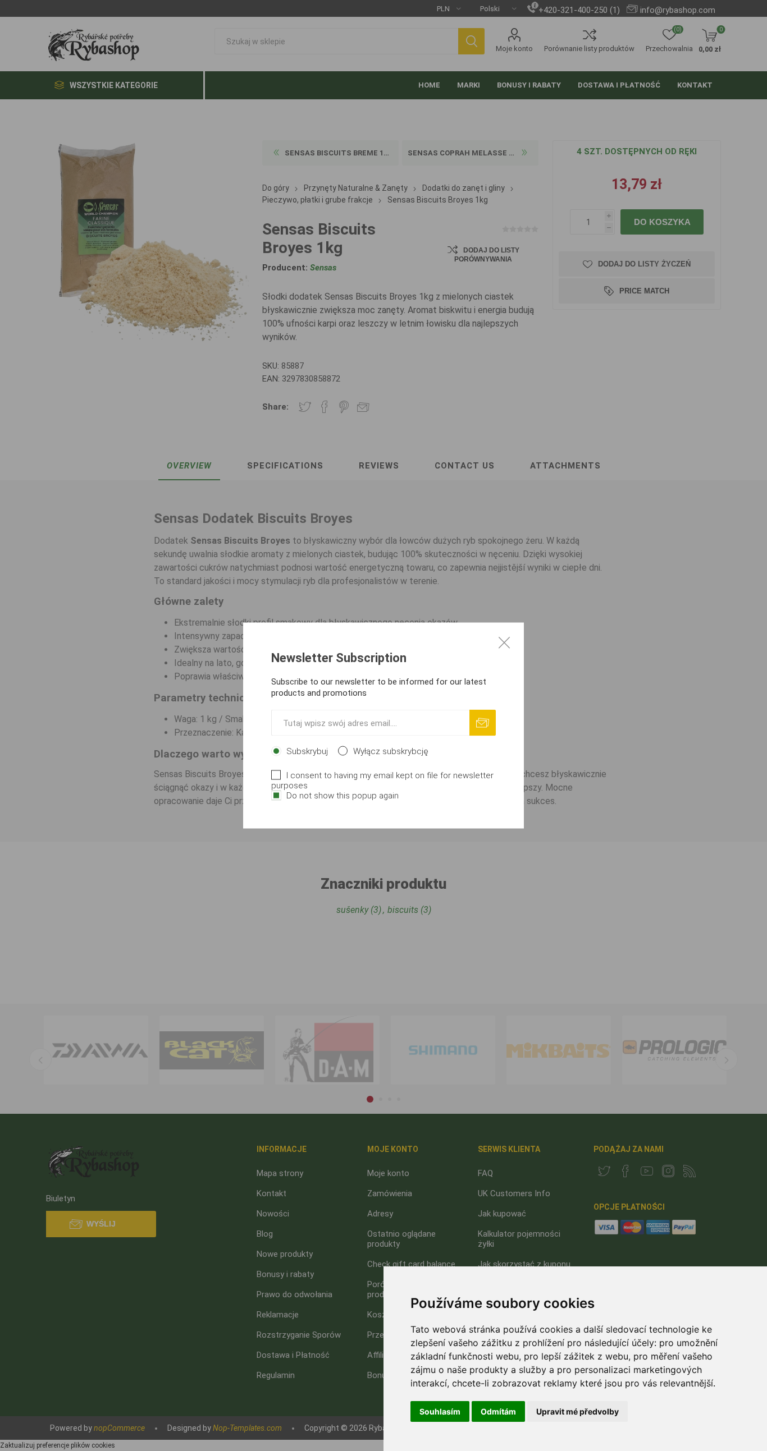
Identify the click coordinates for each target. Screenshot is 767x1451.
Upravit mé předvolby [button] (577, 1411)
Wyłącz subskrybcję (390, 751)
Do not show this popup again (342, 796)
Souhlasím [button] (439, 1411)
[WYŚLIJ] (482, 723)
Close (504, 642)
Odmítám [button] (498, 1411)
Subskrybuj (307, 751)
